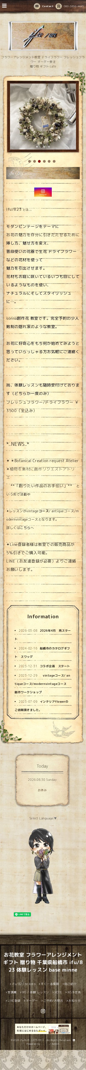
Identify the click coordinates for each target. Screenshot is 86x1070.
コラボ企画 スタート (55, 666)
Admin (55, 1044)
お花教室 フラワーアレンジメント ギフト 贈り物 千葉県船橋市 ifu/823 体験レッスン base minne (43, 962)
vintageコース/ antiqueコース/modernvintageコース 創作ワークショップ (42, 683)
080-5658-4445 (74, 6)
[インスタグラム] (43, 192)
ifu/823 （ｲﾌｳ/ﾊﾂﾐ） (32, 1040)
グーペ (45, 1044)
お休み (42, 790)
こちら (25, 527)
